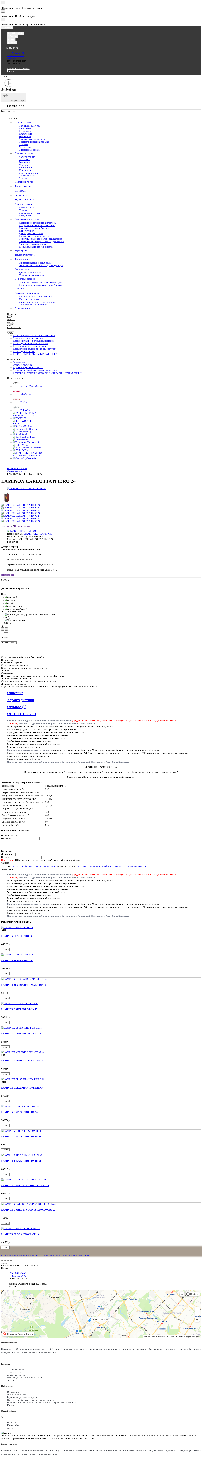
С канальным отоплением (32, 139)
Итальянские (25, 133)
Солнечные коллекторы (27, 219)
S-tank (24, 434)
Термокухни (21, 250)
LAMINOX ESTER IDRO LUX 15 (19, 1009)
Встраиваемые (26, 131)
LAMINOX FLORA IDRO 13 (16, 936)
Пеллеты (19, 288)
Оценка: (5, 863)
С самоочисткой (27, 175)
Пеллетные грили (24, 182)
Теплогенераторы (24, 186)
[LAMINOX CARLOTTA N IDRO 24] (26, 488)
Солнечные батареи (25, 279)
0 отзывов (6, 526)
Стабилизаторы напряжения (33, 304)
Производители (15, 378)
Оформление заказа (32, 8)
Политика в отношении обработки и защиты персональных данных (47, 373)
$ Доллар (12, 36)
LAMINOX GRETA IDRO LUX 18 (19, 1112)
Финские (23, 165)
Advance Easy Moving (31, 386)
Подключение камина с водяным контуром (34, 349)
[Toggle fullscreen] (8, 1260)
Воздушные (25, 128)
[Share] (5, 1260)
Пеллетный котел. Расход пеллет (29, 346)
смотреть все (7, 574)
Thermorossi (33, 442)
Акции (10, 322)
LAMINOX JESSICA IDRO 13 (17, 960)
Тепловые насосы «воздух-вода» (35, 263)
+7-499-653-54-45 (15, 52)
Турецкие (24, 178)
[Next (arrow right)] (5, 1263)
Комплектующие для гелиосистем (36, 246)
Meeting (27, 431)
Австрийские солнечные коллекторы (37, 222)
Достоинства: (8, 854)
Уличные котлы (22, 269)
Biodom (24, 402)
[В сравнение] (7, 632)
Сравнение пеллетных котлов (28, 338)
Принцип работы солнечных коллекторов (34, 335)
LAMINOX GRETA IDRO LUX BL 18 (21, 1136)
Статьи (10, 333)
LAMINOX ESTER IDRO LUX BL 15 (21, 1033)
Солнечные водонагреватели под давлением (41, 241)
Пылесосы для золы (29, 299)
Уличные (23, 144)
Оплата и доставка (22, 365)
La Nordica (31, 429)
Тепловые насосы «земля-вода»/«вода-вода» (41, 265)
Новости (11, 314)
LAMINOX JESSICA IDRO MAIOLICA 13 (23, 985)
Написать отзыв (22, 526)
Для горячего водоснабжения (34, 228)
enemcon (11, 58)
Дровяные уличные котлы (32, 272)
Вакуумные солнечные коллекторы (37, 225)
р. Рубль (12, 42)
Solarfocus (30, 437)
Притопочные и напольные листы (36, 296)
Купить (5, 637)
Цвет (3, 594)
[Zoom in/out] (11, 1260)
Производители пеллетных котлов (30, 343)
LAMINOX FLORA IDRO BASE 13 (20, 1234)
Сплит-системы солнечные (32, 244)
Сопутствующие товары (27, 293)
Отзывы (11, 319)
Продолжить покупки (11, 8)
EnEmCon (25, 410)
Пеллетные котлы (24, 153)
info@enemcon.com (16, 60)
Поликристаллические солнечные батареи (40, 285)
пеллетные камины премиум (49, 1255)
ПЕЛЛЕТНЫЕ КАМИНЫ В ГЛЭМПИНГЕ (35, 354)
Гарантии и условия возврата (28, 367)
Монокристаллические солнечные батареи (40, 282)
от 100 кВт (24, 159)
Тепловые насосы (24, 259)
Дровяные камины (24, 204)
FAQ (9, 317)
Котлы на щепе (22, 195)
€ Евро (11, 39)
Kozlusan (28, 426)
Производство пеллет (24, 351)
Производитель (15, 1422)
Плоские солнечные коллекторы (35, 236)
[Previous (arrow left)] (2, 1263)
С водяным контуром (29, 213)
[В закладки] (5, 632)
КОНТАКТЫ (14, 327)
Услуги (10, 325)
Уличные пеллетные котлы (32, 275)
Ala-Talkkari (26, 394)
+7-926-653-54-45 (15, 55)
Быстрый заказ (9, 643)
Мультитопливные (24, 199)
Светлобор (31, 458)
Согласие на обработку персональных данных (36, 370)
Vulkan (25, 445)
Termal (25, 439)
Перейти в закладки (25, 16)
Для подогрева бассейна (31, 233)
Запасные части (23, 308)
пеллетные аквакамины (77, 1255)
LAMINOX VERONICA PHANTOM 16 (22, 1060)
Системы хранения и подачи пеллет (37, 302)
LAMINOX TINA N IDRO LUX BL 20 (21, 1161)
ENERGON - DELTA (23, 415)
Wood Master (34, 447)
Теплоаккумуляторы (25, 255)
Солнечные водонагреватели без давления (40, 238)
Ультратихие (25, 147)
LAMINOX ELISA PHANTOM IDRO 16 (22, 1088)
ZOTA (25, 450)
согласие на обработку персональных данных (35, 866)
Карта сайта (13, 1425)
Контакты (12, 1405)
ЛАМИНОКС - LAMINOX (26, 455)
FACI (23, 418)
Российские (25, 136)
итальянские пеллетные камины (17, 1255)
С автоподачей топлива (31, 173)
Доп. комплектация (11, 611)
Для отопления (26, 230)
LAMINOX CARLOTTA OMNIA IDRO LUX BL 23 (28, 1209)
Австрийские (25, 167)
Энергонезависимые (29, 149)
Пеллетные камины (25, 122)
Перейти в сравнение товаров (30, 24)
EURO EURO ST (15, 33)
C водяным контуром (29, 125)
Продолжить (7, 16)
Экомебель (20, 190)
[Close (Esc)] (2, 1260)
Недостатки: (7, 857)
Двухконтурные (27, 157)
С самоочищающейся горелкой (34, 141)
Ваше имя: (6, 838)
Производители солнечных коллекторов (33, 341)
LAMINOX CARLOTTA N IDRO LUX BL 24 (25, 1185)
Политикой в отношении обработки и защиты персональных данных (111, 866)
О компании (19, 362)
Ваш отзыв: (7, 851)
